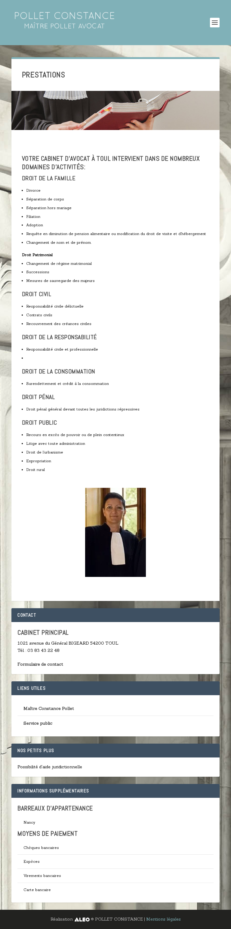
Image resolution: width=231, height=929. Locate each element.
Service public (37, 723)
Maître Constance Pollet (48, 708)
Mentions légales (163, 919)
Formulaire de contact (40, 664)
